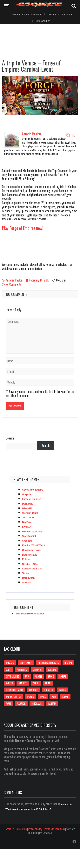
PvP (27, 676)
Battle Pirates (29, 554)
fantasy (52, 703)
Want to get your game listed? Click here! (28, 809)
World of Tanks (30, 513)
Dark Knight (28, 578)
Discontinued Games (48, 663)
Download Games (14, 690)
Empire (62, 676)
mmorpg (22, 683)
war (53, 697)
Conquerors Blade (32, 568)
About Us (9, 829)
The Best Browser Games (30, 613)
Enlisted (26, 559)
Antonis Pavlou (31, 133)
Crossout (27, 540)
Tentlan (26, 573)
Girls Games (26, 663)
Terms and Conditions (54, 829)
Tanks (43, 697)
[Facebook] (68, 135)
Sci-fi (8, 670)
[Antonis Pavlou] (12, 139)
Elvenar (26, 527)
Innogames (37, 703)
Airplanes (22, 670)
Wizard (30, 697)
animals (10, 663)
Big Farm (27, 522)
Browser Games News (59, 14)
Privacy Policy (35, 829)
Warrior (21, 703)
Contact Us (21, 829)
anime (48, 683)
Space (51, 676)
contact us (67, 804)
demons (68, 663)
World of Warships (32, 531)
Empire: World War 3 (33, 545)
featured (33, 690)
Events (62, 690)
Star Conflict (29, 536)
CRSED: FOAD (30, 564)
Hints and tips (42, 20)
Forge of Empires (31, 499)
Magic (36, 683)
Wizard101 (28, 508)
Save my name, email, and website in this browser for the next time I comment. (40, 393)
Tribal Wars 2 (29, 517)
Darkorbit (27, 503)
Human (65, 697)
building (52, 670)
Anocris (26, 582)
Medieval (37, 670)
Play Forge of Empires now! (22, 228)
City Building (12, 676)
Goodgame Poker (31, 550)
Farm (8, 703)
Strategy (48, 690)
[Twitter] (73, 135)
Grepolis (26, 494)
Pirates (38, 676)
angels (9, 683)
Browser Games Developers (26, 14)
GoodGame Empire (32, 489)
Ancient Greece (13, 697)
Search (10, 438)
